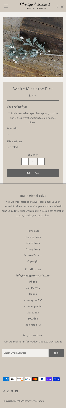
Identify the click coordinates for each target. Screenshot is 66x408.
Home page (33, 230)
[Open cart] (61, 6)
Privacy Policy (32, 249)
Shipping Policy (33, 237)
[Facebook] (4, 391)
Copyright (32, 261)
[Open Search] (56, 6)
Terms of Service (33, 255)
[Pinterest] (12, 391)
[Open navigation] (9, 6)
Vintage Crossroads (33, 401)
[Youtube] (16, 391)
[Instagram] (8, 391)
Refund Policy (33, 243)
